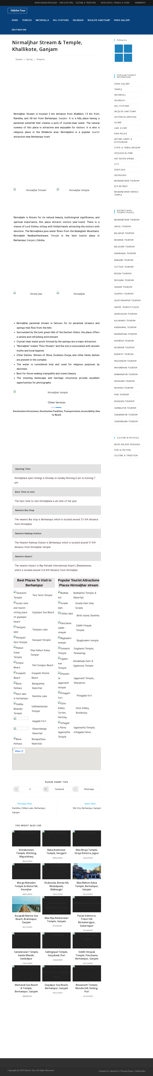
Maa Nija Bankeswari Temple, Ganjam (56, 919)
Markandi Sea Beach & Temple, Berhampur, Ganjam (26, 988)
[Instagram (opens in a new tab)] (13, 2)
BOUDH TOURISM (122, 273)
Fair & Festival (66, 2)
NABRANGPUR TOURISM (126, 374)
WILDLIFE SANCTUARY (125, 111)
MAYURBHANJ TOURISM (125, 367)
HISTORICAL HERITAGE (125, 117)
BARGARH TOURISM (123, 260)
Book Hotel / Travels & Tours (115, 2)
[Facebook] (128, 49)
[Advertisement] (56, 88)
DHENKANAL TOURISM (125, 253)
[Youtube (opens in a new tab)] (17, 2)
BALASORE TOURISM (124, 246)
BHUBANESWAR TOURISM (126, 180)
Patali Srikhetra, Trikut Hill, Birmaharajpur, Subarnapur (86, 920)
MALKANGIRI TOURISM (125, 361)
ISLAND (118, 122)
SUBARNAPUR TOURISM (126, 414)
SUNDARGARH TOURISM (126, 421)
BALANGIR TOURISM (124, 233)
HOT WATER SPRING (124, 158)
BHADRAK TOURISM (124, 240)
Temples (40, 59)
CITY (116, 164)
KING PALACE (120, 133)
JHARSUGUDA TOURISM (125, 314)
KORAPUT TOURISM (124, 354)
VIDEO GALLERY (122, 83)
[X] (119, 49)
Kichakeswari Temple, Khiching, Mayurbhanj (26, 853)
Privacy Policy (127, 1071)
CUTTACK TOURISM (124, 266)
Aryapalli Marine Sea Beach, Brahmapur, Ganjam (26, 919)
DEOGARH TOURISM (124, 280)
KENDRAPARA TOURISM (125, 334)
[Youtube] (128, 58)
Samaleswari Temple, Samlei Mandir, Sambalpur (26, 955)
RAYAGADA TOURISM (124, 401)
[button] (16, 392)
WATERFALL (120, 95)
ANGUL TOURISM (122, 226)
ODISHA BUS (120, 175)
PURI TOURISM (121, 394)
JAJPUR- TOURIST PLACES (126, 307)
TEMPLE (118, 89)
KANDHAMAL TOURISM (125, 327)
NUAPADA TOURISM (123, 387)
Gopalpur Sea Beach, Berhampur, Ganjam (56, 986)
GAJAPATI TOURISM (123, 293)
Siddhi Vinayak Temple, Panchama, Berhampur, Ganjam (86, 955)
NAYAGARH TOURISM (124, 381)
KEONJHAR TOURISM (124, 347)
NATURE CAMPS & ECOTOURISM (123, 140)
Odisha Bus (140, 1071)
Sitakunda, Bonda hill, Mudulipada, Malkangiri (56, 886)
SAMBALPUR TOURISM (125, 408)
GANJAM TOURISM (123, 287)
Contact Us (103, 1071)
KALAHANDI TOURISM (125, 320)
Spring (29, 59)
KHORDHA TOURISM (124, 340)
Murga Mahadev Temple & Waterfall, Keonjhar (26, 886)
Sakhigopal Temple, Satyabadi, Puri (56, 953)
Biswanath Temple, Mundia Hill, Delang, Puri (86, 988)
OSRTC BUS (119, 169)
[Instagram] (119, 58)
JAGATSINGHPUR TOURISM (127, 300)
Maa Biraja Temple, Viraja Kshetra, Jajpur (87, 851)
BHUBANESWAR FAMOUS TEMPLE (126, 193)
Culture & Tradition (86, 2)
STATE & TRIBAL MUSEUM (127, 147)
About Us (114, 1071)
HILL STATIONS (121, 106)
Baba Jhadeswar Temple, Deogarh (56, 851)
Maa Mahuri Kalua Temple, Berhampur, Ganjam (87, 886)
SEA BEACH (119, 100)
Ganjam (19, 59)
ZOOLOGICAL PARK (123, 153)
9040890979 (139, 2)
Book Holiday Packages (46, 2)
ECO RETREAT (121, 186)
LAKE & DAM (120, 128)
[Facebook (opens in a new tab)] (9, 2)
